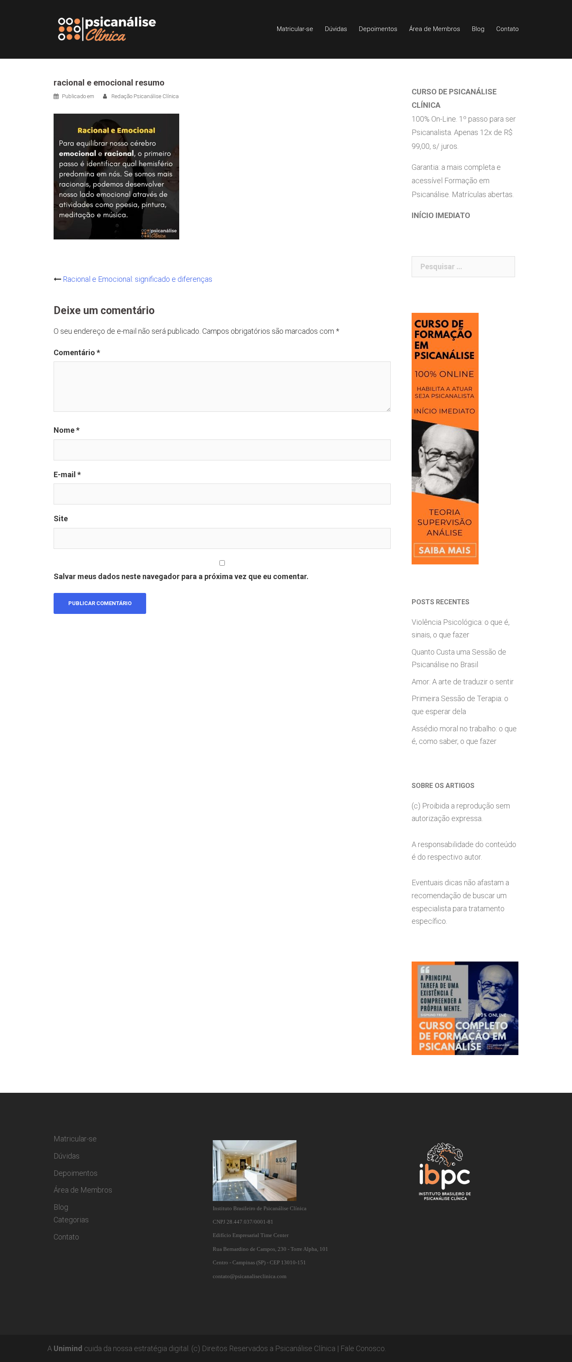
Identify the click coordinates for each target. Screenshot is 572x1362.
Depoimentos (378, 29)
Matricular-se (295, 29)
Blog (478, 29)
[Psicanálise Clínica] (118, 28)
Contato (507, 29)
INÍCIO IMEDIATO (441, 215)
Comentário (77, 352)
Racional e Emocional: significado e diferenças (137, 279)
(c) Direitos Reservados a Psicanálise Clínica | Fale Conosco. (288, 1348)
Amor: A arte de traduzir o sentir (463, 681)
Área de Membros (434, 29)
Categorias (71, 1219)
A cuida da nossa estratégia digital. (118, 1348)
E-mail (67, 474)
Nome (67, 430)
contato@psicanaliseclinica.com (249, 1276)
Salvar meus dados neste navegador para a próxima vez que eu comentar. (181, 576)
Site (61, 518)
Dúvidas (336, 29)
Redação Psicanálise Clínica (145, 96)
